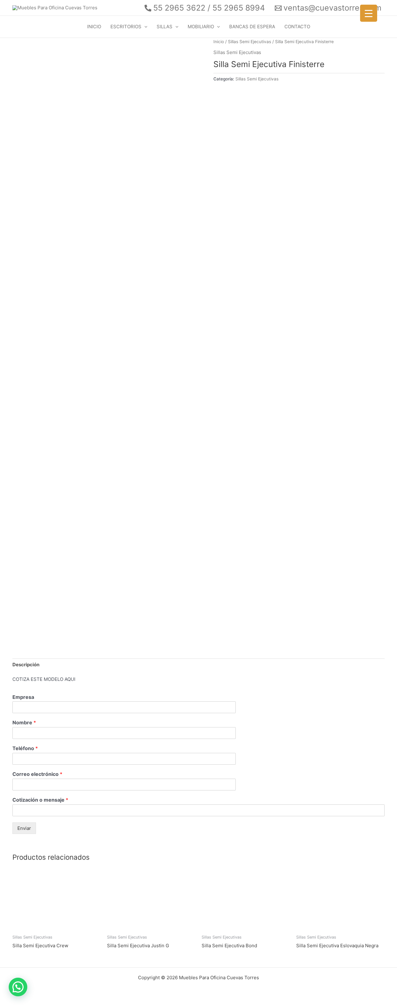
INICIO (94, 26)
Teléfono (25, 748)
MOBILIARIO (201, 26)
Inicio (218, 41)
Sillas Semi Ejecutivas (249, 41)
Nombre (24, 722)
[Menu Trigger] (368, 13)
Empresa (23, 697)
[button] (144, 27)
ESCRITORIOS (125, 26)
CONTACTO (297, 26)
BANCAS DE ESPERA (252, 26)
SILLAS (164, 26)
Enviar (24, 828)
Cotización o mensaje (40, 800)
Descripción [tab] (25, 665)
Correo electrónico (37, 774)
